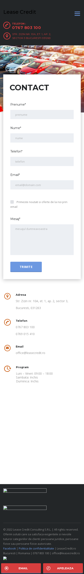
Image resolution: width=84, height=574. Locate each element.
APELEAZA (65, 568)
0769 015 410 (25, 334)
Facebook (9, 548)
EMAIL (23, 568)
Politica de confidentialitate (36, 548)
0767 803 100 (26, 27)
